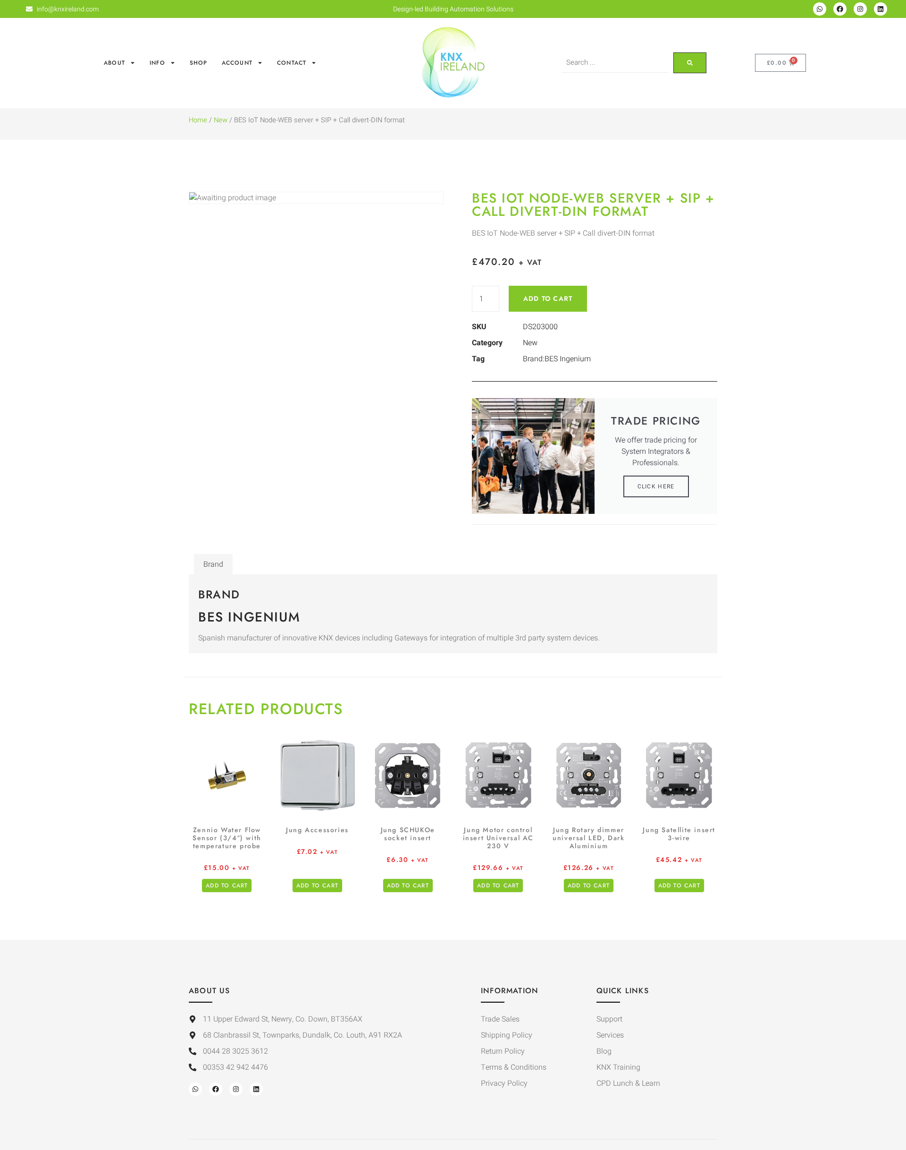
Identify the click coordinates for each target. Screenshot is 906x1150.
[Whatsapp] (819, 9)
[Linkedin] (880, 9)
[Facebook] (840, 9)
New (220, 120)
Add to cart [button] (227, 885)
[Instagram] (860, 9)
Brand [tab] (213, 564)
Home (198, 120)
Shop (199, 63)
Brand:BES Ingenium (557, 359)
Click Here (656, 486)
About (114, 63)
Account (237, 63)
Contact (291, 63)
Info (157, 63)
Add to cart (547, 298)
